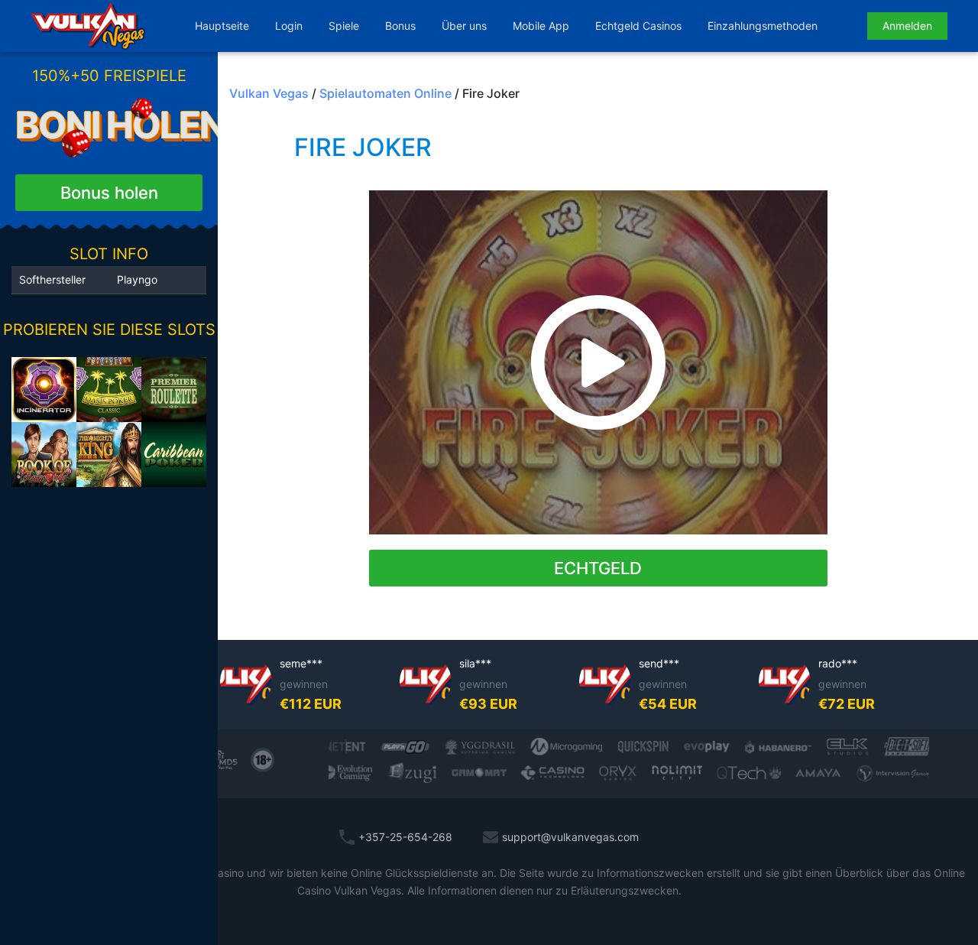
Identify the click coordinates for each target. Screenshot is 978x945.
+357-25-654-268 (405, 836)
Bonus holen (109, 193)
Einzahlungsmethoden (763, 25)
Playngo (137, 279)
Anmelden (907, 25)
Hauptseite (222, 25)
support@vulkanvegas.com (570, 836)
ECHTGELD (598, 568)
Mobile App (541, 25)
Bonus (400, 25)
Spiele (344, 25)
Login (289, 25)
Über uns (464, 25)
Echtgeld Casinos (638, 25)
